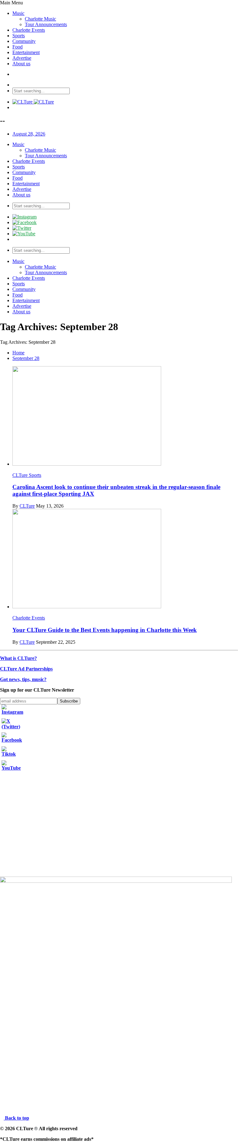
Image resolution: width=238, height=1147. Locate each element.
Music (18, 13)
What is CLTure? (18, 658)
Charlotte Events (28, 30)
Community (24, 41)
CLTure (27, 506)
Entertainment (26, 52)
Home (18, 352)
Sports (18, 35)
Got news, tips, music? (23, 679)
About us (21, 63)
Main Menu (11, 2)
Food (17, 46)
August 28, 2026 (28, 133)
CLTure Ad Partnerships (26, 668)
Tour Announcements (46, 24)
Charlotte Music (40, 18)
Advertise (21, 58)
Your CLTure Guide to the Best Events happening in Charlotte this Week (104, 630)
